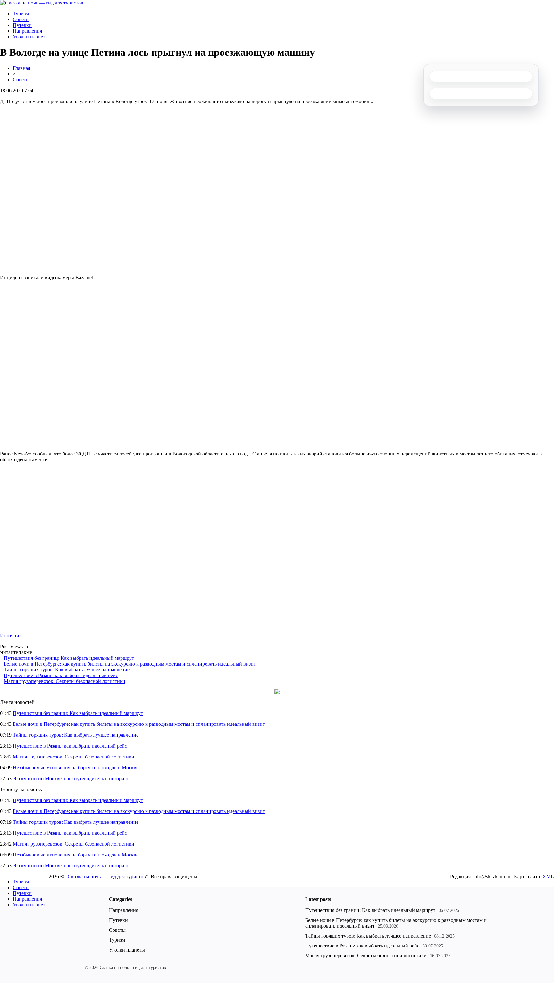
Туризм (21, 13)
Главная (21, 68)
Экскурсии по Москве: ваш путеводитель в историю (70, 778)
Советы (21, 19)
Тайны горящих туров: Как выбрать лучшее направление (67, 669)
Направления (27, 31)
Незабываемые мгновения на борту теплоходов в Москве (75, 767)
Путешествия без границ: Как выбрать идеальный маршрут (69, 658)
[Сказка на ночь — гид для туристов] (41, 2)
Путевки (22, 25)
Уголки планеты (31, 36)
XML (548, 876)
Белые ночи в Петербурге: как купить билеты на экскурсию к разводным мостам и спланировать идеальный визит (130, 664)
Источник (11, 635)
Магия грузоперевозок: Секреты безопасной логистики (64, 681)
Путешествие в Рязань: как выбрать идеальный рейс (61, 675)
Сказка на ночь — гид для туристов (107, 876)
